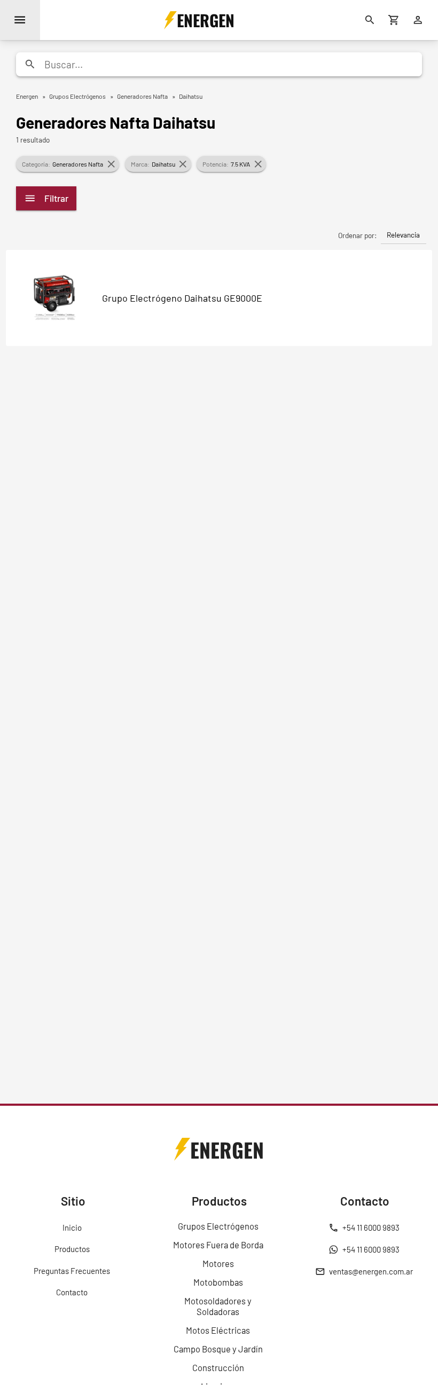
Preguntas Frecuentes (72, 1271)
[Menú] (20, 20)
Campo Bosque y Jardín (218, 1348)
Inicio (72, 1227)
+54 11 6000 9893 (371, 1227)
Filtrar (56, 198)
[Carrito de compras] (394, 20)
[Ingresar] (418, 20)
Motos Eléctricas (218, 1330)
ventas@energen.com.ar (371, 1271)
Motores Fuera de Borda (218, 1244)
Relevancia (403, 234)
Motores (218, 1263)
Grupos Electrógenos (218, 1226)
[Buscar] (370, 20)
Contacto (72, 1292)
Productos (72, 1249)
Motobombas (218, 1282)
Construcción (218, 1367)
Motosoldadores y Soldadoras (218, 1306)
